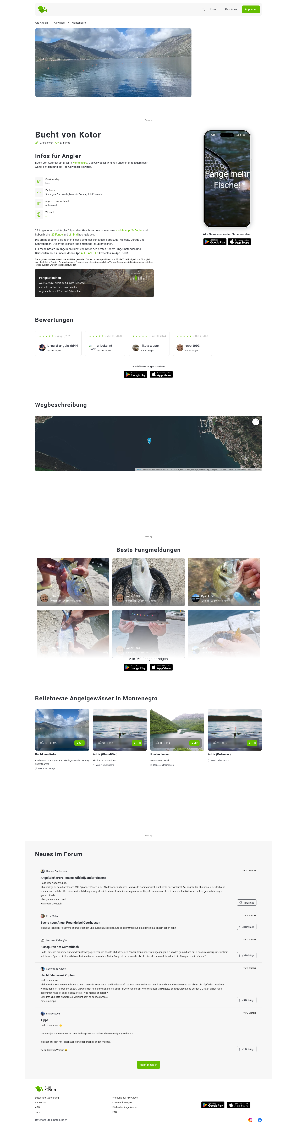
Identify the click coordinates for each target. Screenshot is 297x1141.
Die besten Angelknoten (124, 1107)
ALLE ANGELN (89, 253)
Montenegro (80, 162)
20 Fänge (57, 234)
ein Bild (73, 234)
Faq (114, 1112)
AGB (37, 1107)
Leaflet (138, 469)
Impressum (41, 1102)
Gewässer (231, 9)
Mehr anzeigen (148, 1064)
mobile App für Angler (129, 230)
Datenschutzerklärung (47, 1097)
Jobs (37, 1112)
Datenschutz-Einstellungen (51, 1120)
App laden (251, 9)
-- (46, 216)
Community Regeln (122, 1102)
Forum (214, 9)
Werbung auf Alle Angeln (125, 1097)
